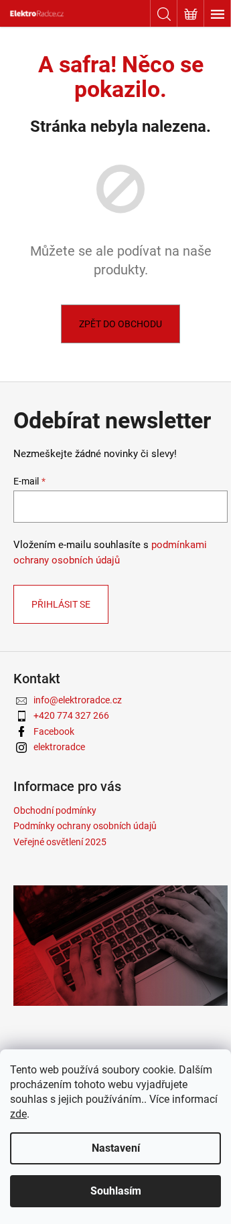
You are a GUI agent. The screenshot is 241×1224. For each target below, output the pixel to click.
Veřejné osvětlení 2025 (59, 842)
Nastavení (116, 1148)
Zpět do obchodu (120, 324)
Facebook (53, 731)
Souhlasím (115, 1191)
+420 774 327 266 (71, 715)
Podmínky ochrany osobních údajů (85, 825)
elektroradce (59, 746)
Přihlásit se (60, 604)
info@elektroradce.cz (77, 700)
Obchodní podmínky (54, 810)
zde (18, 1114)
